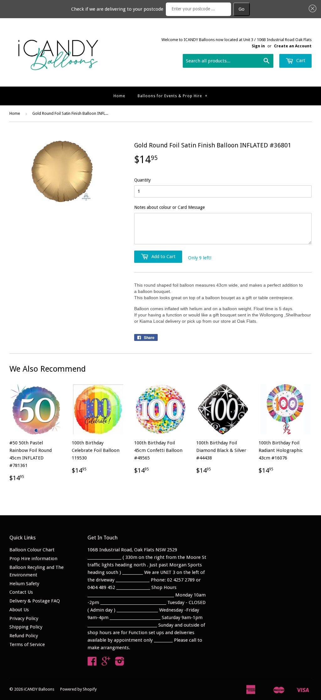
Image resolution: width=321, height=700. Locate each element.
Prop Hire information (33, 558)
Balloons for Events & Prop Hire (173, 96)
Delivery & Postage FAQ (34, 601)
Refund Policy (23, 636)
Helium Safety (24, 583)
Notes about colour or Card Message (169, 207)
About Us (19, 609)
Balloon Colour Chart (32, 550)
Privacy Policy (23, 618)
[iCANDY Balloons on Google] (106, 663)
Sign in (258, 46)
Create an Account (293, 46)
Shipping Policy (25, 627)
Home (119, 96)
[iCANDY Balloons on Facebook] (92, 663)
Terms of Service (27, 644)
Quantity (142, 180)
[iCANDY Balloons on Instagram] (119, 663)
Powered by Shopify (78, 689)
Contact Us (21, 592)
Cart (300, 60)
